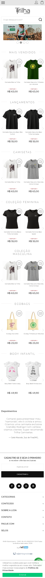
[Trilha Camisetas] (22, 11)
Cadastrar (22, 474)
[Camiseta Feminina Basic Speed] (33, 227)
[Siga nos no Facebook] (11, 486)
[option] (11, 79)
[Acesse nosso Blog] (33, 486)
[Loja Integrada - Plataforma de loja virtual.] (22, 554)
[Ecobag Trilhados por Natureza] (33, 329)
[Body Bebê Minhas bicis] (33, 379)
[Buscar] (40, 19)
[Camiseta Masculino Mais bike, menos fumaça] (33, 177)
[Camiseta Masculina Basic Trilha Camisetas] (33, 128)
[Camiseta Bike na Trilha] (11, 78)
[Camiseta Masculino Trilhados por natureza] (33, 78)
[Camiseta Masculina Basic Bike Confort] (11, 128)
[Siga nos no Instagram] (26, 486)
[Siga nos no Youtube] (19, 486)
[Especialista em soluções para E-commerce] (23, 548)
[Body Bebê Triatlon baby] (11, 379)
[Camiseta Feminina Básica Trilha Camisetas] (11, 227)
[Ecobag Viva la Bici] (11, 329)
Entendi (22, 575)
